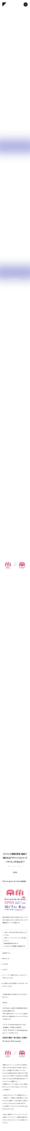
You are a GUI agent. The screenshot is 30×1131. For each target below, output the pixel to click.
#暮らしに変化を (12, 866)
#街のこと (19, 866)
